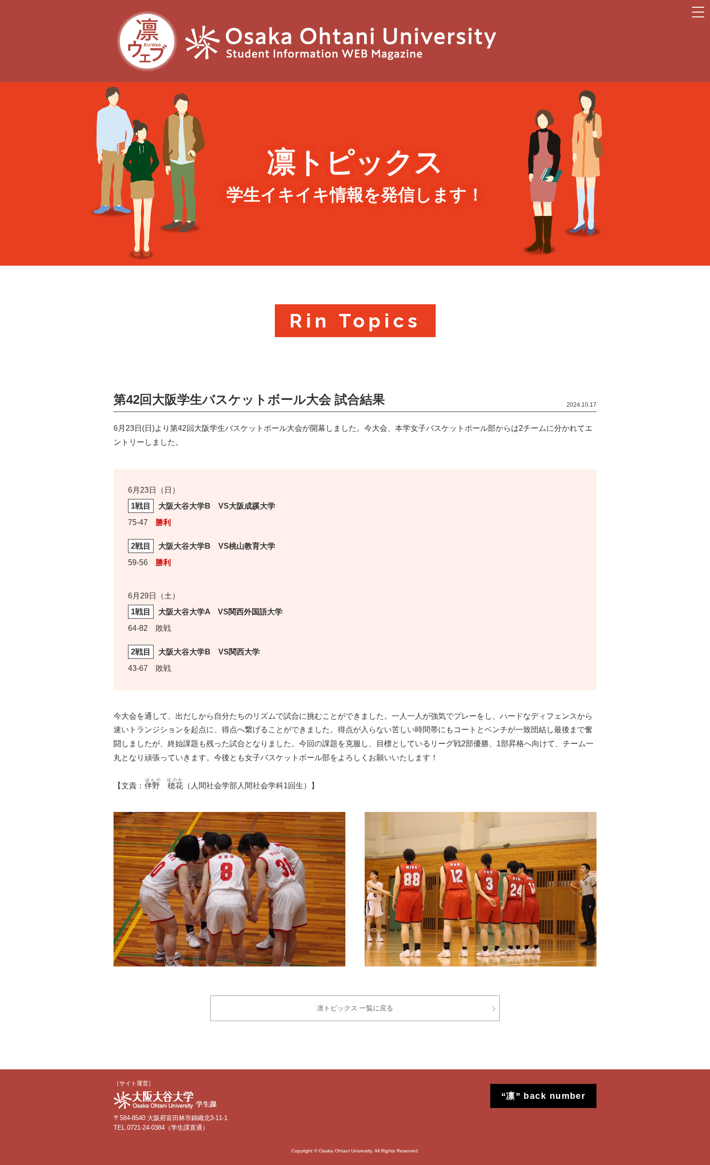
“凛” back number (543, 1096)
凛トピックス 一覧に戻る (355, 1008)
